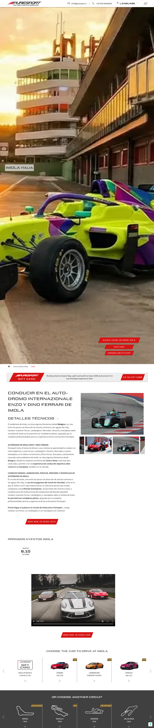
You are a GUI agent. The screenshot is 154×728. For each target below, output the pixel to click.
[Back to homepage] (9, 366)
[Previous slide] (3, 671)
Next (148, 446)
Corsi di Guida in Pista (20, 366)
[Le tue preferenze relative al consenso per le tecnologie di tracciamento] (150, 724)
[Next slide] (150, 671)
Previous (76, 446)
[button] (145, 3)
